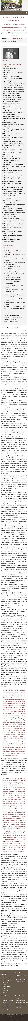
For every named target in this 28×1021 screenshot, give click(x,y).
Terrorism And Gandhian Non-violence (14, 220)
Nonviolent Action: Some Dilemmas (13, 99)
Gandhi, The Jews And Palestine (12, 315)
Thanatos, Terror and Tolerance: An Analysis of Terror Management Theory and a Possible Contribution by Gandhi (14, 84)
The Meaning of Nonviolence (12, 101)
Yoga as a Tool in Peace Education (13, 87)
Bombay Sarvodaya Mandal (17, 1016)
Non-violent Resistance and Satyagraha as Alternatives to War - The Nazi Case (13, 78)
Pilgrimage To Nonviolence (11, 116)
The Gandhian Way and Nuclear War (15, 306)
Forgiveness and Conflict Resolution (14, 89)
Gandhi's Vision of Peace (11, 105)
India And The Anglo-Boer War (12, 103)
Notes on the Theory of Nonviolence (15, 270)
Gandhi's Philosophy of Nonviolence (14, 91)
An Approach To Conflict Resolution (13, 164)
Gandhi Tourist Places (21, 1004)
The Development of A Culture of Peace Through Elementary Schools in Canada (14, 178)
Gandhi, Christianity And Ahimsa (13, 181)
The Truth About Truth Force (11, 174)
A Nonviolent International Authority (15, 308)
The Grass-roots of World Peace (14, 293)
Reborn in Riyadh (9, 222)
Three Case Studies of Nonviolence (13, 153)
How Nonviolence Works (10, 155)
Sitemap (25, 1016)
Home (2, 13)
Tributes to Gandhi (7, 981)
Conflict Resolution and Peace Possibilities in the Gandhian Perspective (12, 160)
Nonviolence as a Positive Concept (15, 272)
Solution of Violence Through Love (13, 187)
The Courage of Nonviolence (12, 157)
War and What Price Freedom (13, 279)
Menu (23, 13)
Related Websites (20, 1008)
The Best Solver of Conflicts (13, 278)
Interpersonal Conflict (10, 122)
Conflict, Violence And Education (13, 128)
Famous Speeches (7, 1010)
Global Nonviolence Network (12, 93)
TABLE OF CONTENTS (17, 38)
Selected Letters (7, 1008)
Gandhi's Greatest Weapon (11, 107)
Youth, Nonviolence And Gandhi (12, 97)
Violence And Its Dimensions (12, 95)
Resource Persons (20, 1006)
